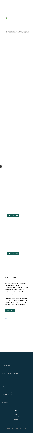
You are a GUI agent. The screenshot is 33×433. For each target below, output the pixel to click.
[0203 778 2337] (16, 361)
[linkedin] (16, 398)
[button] (19, 37)
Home (16, 414)
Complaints (16, 419)
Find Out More (13, 215)
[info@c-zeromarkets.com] (16, 370)
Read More (10, 310)
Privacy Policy (16, 417)
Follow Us (5, 402)
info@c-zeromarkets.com (10, 373)
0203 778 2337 (6, 365)
